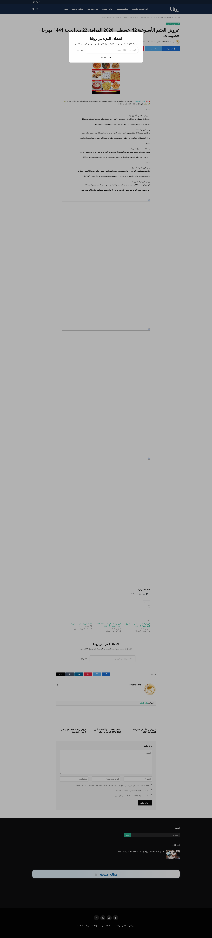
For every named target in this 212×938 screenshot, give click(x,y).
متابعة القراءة (106, 57)
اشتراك (80, 50)
